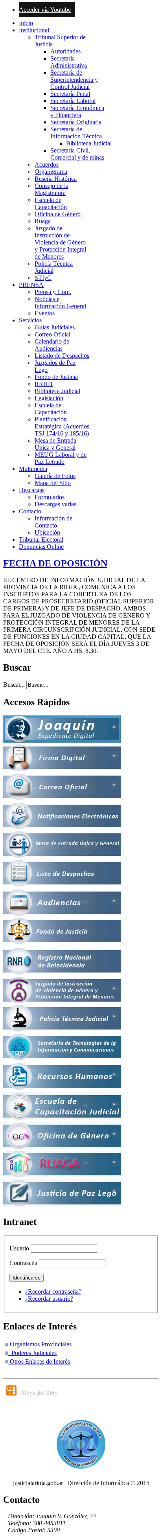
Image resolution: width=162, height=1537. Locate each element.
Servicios (30, 320)
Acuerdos (47, 164)
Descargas (31, 490)
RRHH (44, 384)
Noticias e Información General (60, 302)
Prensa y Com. (53, 292)
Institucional (34, 30)
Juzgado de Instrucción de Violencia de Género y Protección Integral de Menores (60, 242)
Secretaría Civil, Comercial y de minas (77, 154)
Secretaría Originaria (75, 122)
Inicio (26, 23)
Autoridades (65, 51)
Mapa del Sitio (53, 483)
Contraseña (23, 1262)
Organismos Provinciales (40, 1344)
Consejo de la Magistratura (51, 189)
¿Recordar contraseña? (53, 1291)
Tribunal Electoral (41, 539)
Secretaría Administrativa (68, 62)
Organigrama (51, 171)
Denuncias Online (41, 546)
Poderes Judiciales (32, 1352)
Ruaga (43, 221)
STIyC (43, 277)
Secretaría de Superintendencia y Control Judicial (74, 79)
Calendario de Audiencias (52, 345)
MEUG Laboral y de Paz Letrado (61, 458)
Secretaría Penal (70, 93)
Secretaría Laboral (73, 100)
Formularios (49, 497)
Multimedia (33, 468)
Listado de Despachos (62, 355)
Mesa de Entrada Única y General (55, 444)
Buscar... (14, 684)
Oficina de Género (58, 214)
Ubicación (47, 532)
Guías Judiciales (55, 327)
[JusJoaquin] (62, 740)
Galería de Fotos (55, 475)
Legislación (49, 398)
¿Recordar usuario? (49, 1298)
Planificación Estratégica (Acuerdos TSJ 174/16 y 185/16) (62, 426)
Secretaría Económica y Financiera (77, 111)
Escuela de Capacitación (51, 203)
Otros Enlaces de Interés (39, 1361)
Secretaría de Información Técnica (76, 133)
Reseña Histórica (56, 178)
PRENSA (31, 284)
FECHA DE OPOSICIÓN (55, 563)
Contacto (30, 511)
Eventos (45, 313)
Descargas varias (55, 504)
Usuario (19, 1248)
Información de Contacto (53, 522)
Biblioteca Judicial (89, 143)
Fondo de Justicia (56, 376)
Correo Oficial (52, 334)
